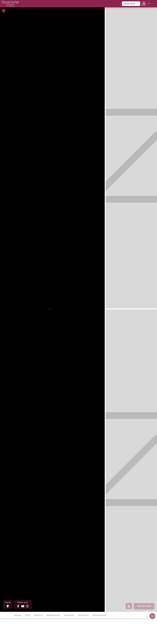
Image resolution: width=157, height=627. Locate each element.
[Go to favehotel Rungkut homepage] (10, 7)
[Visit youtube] (22, 606)
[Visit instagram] (27, 606)
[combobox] (150, 3)
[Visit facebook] (18, 606)
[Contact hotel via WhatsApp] (152, 616)
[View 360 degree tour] (129, 606)
